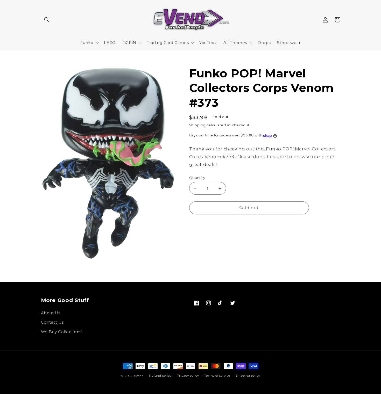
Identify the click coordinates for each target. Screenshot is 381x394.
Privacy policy (188, 375)
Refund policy (160, 375)
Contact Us (52, 322)
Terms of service (217, 375)
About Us (50, 313)
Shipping (197, 125)
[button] (47, 20)
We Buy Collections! (61, 332)
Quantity (197, 178)
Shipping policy (248, 375)
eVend (139, 376)
